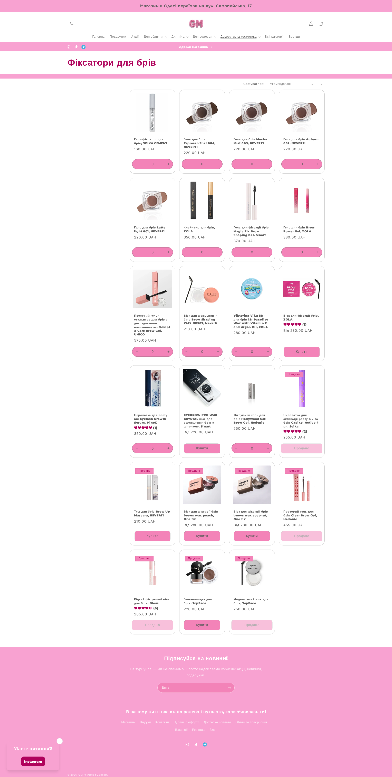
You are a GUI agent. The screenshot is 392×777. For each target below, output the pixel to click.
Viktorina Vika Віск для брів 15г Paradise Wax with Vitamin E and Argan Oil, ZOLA (251, 321)
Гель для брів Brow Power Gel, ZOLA (299, 229)
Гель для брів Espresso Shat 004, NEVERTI (199, 143)
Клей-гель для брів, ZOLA (199, 229)
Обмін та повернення (251, 722)
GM (80, 774)
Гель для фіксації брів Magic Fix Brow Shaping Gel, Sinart (251, 231)
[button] (72, 23)
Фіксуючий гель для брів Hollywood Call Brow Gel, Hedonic (250, 418)
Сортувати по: (253, 84)
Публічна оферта (186, 722)
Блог (213, 730)
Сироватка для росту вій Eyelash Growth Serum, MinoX (151, 418)
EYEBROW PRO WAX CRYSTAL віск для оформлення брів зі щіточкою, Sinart (200, 420)
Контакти (162, 722)
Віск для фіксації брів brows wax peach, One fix (201, 515)
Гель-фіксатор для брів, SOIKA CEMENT (150, 141)
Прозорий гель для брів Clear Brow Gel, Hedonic (300, 515)
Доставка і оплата (217, 722)
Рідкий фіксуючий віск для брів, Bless (151, 601)
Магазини (128, 722)
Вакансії (181, 730)
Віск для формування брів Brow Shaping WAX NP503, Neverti (200, 319)
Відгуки (145, 722)
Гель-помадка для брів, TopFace (198, 601)
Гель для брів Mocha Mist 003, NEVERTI (250, 141)
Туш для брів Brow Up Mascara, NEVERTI (152, 513)
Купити (301, 352)
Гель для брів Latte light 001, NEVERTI (150, 229)
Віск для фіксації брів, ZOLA (301, 317)
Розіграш (198, 730)
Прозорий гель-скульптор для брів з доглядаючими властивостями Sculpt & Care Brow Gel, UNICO (152, 325)
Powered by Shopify (96, 774)
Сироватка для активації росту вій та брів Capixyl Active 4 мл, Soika (301, 420)
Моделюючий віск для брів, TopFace (251, 601)
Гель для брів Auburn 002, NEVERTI (300, 141)
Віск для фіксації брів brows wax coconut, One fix (251, 515)
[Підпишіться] (229, 688)
